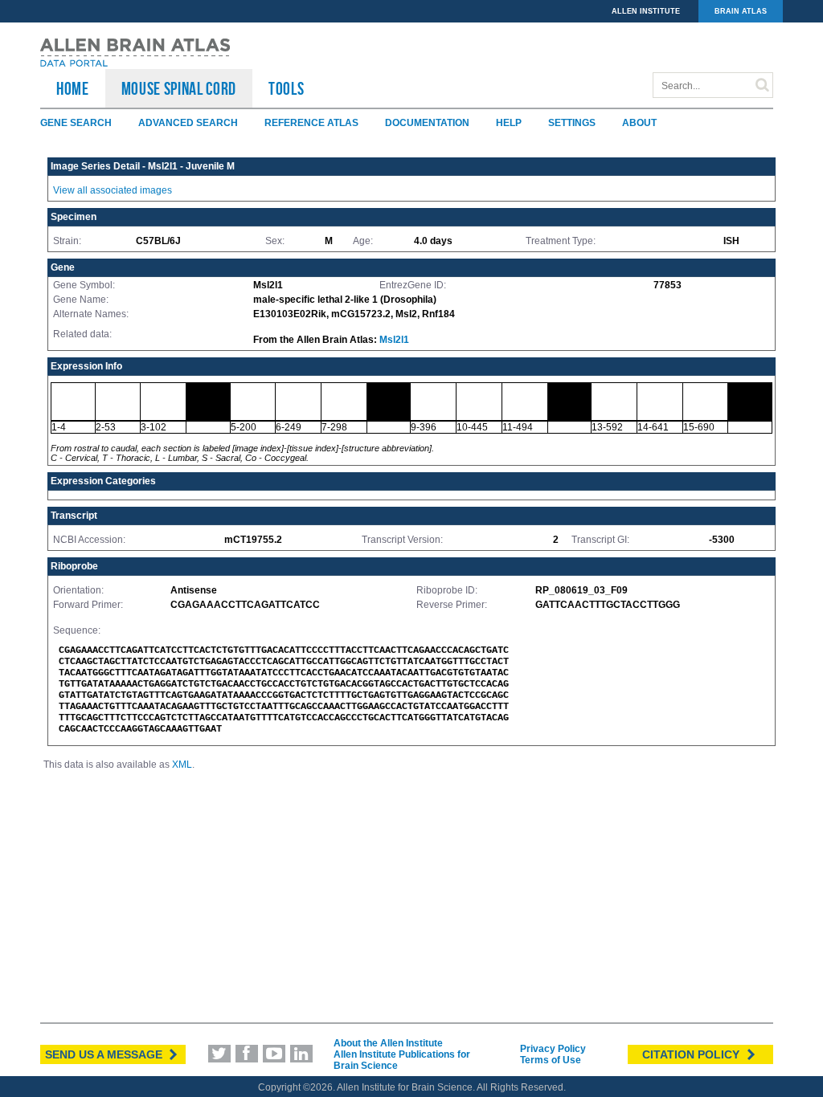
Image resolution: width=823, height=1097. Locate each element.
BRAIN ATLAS (740, 11)
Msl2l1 (394, 339)
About (639, 122)
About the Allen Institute (388, 1043)
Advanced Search (188, 122)
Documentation (427, 122)
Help (509, 122)
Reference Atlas (311, 122)
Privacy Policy (553, 1048)
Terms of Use (550, 1060)
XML (182, 764)
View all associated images (112, 190)
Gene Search (76, 122)
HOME (72, 88)
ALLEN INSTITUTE (646, 11)
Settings (572, 122)
